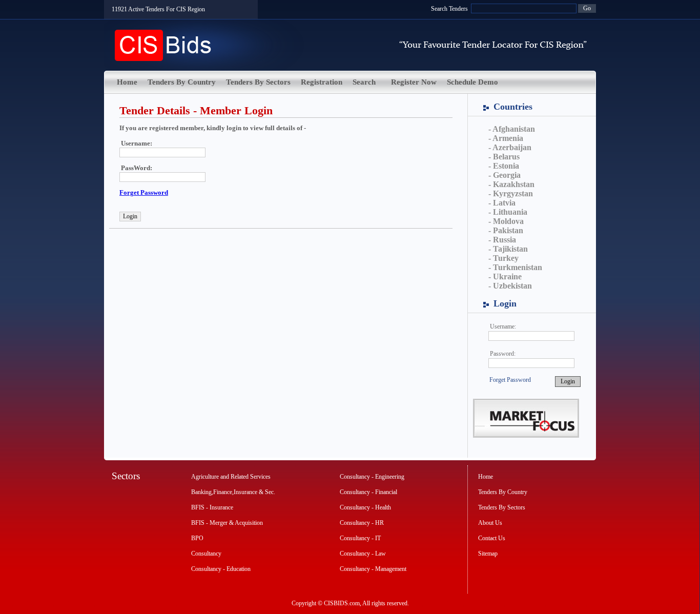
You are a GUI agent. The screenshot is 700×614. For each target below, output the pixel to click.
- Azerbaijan (509, 147)
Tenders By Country (182, 82)
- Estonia (503, 165)
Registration (321, 82)
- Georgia (504, 175)
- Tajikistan (508, 248)
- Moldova (506, 221)
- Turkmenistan (515, 267)
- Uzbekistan (510, 285)
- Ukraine (505, 276)
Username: (503, 326)
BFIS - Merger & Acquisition (227, 522)
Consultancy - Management (373, 568)
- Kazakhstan (511, 184)
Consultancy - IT (360, 538)
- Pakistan (505, 230)
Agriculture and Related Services (231, 476)
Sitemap (488, 553)
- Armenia (505, 138)
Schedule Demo (472, 82)
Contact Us (491, 538)
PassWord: (136, 168)
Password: (503, 353)
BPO (197, 538)
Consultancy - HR (362, 522)
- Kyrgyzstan (510, 193)
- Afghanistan (511, 129)
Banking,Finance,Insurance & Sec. (233, 492)
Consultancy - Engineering (372, 476)
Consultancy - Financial (368, 492)
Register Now (414, 82)
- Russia (502, 239)
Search (364, 82)
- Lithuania (507, 212)
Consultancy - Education (221, 568)
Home (127, 82)
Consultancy (206, 553)
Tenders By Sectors (258, 82)
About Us (490, 522)
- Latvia (502, 202)
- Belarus (504, 156)
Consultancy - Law (363, 553)
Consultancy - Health (365, 507)
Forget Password (510, 379)
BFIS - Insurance (212, 507)
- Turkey (503, 258)
